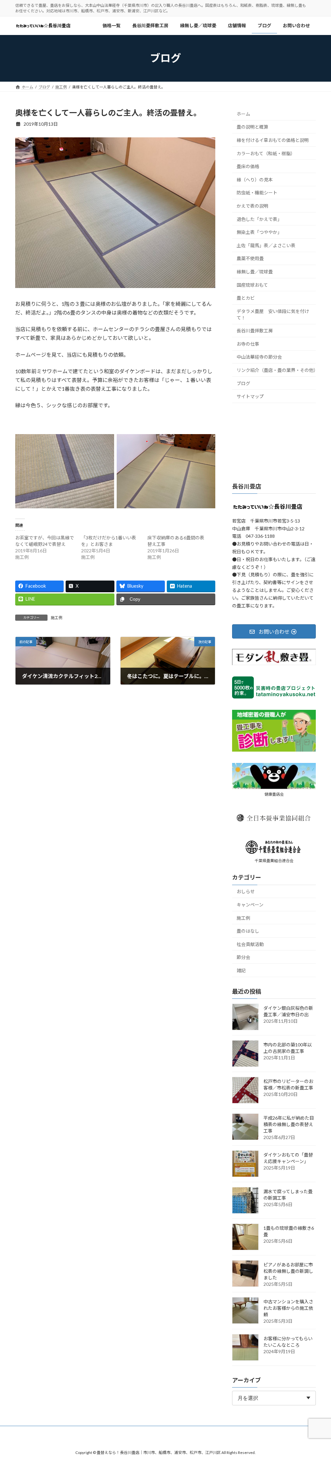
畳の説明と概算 (252, 127)
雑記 (241, 970)
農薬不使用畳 (250, 258)
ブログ (243, 383)
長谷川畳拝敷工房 (255, 330)
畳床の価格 (248, 166)
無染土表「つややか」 (259, 232)
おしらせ (246, 891)
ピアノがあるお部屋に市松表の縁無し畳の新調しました (288, 1271)
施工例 (56, 617)
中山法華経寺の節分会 (259, 357)
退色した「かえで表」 (259, 219)
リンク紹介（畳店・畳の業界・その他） (276, 370)
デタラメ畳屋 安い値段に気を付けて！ (273, 314)
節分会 (243, 957)
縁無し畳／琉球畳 (255, 271)
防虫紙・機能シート (257, 192)
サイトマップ (250, 396)
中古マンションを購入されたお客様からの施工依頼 (288, 1308)
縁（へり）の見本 (255, 179)
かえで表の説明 (252, 206)
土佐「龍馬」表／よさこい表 (266, 245)
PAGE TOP (317, 1414)
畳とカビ (246, 298)
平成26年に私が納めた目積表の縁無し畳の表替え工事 (288, 1124)
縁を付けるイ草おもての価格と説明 (273, 140)
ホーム (243, 114)
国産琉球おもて (252, 284)
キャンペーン (250, 904)
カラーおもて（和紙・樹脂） (266, 153)
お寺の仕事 (248, 344)
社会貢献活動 (250, 944)
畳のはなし (248, 931)
